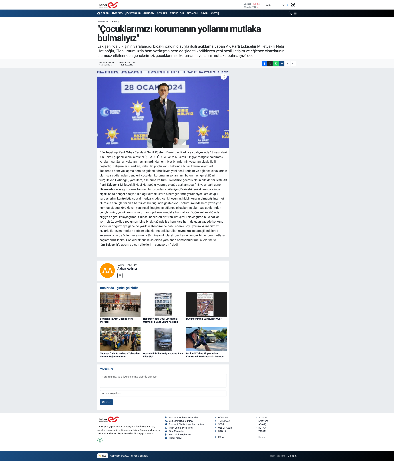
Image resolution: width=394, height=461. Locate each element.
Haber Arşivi (175, 438)
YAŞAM (262, 431)
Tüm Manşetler (176, 431)
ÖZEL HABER (225, 427)
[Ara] (290, 13)
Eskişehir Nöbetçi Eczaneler (183, 417)
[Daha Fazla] (281, 63)
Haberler (102, 21)
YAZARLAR (134, 13)
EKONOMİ (192, 13)
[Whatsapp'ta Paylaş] (276, 63)
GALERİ (105, 13)
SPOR (204, 13)
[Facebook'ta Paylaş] (264, 63)
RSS (104, 455)
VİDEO (119, 13)
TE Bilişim (291, 455)
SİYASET (162, 13)
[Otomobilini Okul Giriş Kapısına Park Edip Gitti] (163, 339)
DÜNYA (262, 427)
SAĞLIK (222, 431)
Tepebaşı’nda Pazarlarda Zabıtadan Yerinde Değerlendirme (120, 355)
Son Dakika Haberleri (180, 434)
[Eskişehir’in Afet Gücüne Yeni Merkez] (120, 304)
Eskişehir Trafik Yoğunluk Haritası (186, 424)
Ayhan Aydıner (127, 268)
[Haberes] (109, 5)
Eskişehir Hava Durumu (181, 420)
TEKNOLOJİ (177, 13)
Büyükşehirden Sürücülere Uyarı (204, 318)
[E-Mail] (120, 275)
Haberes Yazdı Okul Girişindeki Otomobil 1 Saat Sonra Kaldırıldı (160, 320)
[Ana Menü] (294, 13)
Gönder (106, 402)
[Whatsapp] (100, 440)
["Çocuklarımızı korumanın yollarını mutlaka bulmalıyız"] (163, 109)
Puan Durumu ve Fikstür (181, 427)
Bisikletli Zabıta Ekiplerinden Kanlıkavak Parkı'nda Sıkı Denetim (205, 355)
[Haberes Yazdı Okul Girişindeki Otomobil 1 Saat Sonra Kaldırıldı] (163, 304)
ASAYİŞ (214, 13)
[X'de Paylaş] (270, 63)
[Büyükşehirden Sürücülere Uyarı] (206, 304)
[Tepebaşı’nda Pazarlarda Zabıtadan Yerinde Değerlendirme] (120, 339)
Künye (221, 437)
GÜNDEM (148, 13)
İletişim (262, 437)
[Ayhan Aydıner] (107, 270)
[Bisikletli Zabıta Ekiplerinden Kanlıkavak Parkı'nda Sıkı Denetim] (206, 339)
